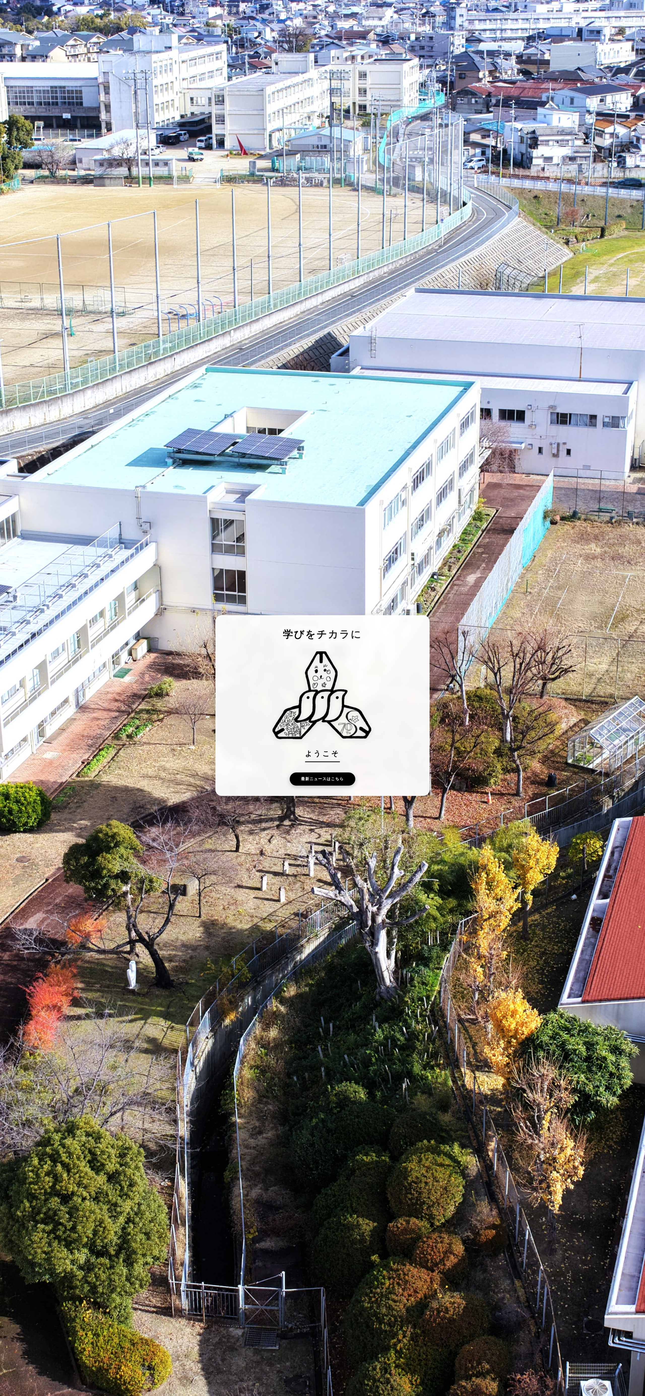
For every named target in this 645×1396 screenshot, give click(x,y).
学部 (331, 10)
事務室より (389, 10)
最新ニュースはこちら (322, 779)
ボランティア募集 (427, 10)
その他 (459, 10)
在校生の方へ (357, 10)
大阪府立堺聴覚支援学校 (215, 10)
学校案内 (310, 10)
